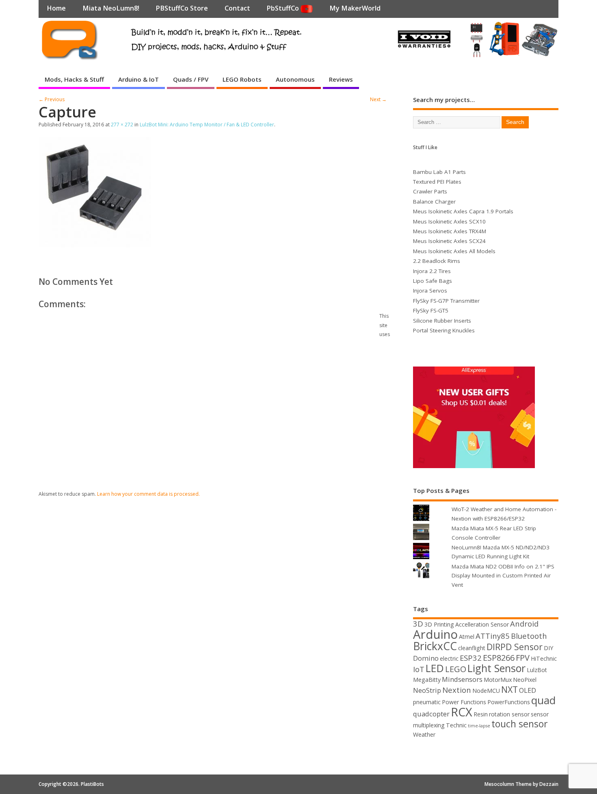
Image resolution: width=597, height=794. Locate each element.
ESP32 (471, 658)
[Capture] (95, 245)
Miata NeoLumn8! (110, 8)
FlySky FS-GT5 (430, 310)
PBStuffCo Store (182, 8)
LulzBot (537, 670)
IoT (418, 669)
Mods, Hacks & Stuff (74, 79)
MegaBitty (427, 679)
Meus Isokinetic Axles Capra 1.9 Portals (463, 211)
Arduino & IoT (138, 79)
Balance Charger (434, 201)
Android (524, 623)
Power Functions (464, 702)
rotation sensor (509, 714)
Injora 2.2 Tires (432, 271)
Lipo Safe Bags (432, 280)
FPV (523, 657)
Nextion (456, 690)
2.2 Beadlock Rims (436, 261)
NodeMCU (486, 690)
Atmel (466, 636)
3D (418, 623)
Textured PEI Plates (437, 181)
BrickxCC (435, 646)
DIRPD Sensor (515, 647)
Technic (456, 725)
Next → (378, 99)
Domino (426, 658)
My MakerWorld (355, 8)
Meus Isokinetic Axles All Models (454, 251)
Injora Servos (430, 290)
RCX (461, 712)
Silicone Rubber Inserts (442, 320)
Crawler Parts (430, 191)
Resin (481, 714)
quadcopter (431, 713)
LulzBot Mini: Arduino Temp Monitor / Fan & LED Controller (207, 124)
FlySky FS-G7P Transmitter (446, 300)
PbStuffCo (283, 8)
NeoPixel (524, 679)
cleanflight (471, 648)
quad (543, 700)
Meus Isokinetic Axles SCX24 (449, 241)
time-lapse (479, 726)
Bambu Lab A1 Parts (439, 172)
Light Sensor (496, 668)
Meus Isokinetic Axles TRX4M (449, 231)
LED (435, 668)
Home (56, 8)
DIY (548, 648)
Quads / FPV (190, 79)
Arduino (435, 634)
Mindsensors (462, 679)
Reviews (341, 79)
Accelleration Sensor (482, 624)
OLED (527, 690)
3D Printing (439, 624)
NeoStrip (427, 690)
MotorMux (498, 679)
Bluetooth (529, 636)
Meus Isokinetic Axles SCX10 (449, 221)
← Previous (52, 99)
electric (449, 658)
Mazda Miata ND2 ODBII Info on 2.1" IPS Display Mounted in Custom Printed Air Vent (503, 575)
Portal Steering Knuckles (444, 330)
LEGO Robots (242, 79)
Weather (424, 734)
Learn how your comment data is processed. (148, 493)
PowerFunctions (508, 702)
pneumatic (427, 702)
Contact (237, 8)
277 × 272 (122, 124)
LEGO (455, 669)
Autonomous (295, 79)
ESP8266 (499, 657)
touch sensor (519, 723)
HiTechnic (544, 658)
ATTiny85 (493, 636)
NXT (509, 689)
